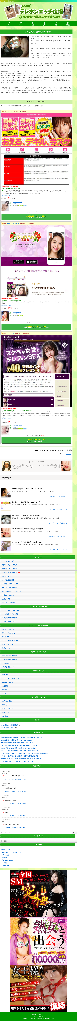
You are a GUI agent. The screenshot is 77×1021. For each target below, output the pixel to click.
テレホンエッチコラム (8, 727)
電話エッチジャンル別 (38, 652)
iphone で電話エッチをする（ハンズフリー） (27, 489)
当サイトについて (6, 849)
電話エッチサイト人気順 (9, 565)
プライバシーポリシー (8, 860)
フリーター (5, 704)
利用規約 (4, 857)
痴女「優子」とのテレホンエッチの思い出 (26, 515)
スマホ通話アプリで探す (9, 617)
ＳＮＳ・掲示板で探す (8, 621)
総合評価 (5, 674)
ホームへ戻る (5, 865)
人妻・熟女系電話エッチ (9, 659)
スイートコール (10, 333)
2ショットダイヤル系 (17, 202)
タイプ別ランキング (38, 697)
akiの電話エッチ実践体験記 (64, 450)
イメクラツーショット (8, 644)
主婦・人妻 (5, 712)
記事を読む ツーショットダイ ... (58, 549)
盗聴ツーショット (7, 648)
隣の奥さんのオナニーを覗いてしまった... (15, 791)
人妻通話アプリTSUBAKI (12, 223)
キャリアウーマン (7, 708)
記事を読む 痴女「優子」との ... (58, 523)
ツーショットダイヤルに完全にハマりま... (15, 779)
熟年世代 (5, 716)
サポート (5, 693)
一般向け (14, 203)
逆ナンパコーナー (7, 636)
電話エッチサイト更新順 (11, 572)
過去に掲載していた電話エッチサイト (12, 852)
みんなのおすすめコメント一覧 (11, 591)
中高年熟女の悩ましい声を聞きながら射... (15, 827)
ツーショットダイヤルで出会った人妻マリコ (27, 542)
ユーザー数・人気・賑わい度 (10, 678)
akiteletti (68, 454)
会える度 (5, 686)
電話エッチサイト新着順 (10, 568)
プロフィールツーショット (10, 640)
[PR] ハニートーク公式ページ (36, 216)
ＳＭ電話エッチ (7, 663)
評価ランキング (38, 671)
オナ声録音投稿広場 (8, 580)
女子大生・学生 (7, 701)
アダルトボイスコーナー (9, 633)
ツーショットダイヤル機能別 (38, 625)
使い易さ (5, 689)
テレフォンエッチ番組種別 (38, 606)
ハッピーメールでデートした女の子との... (15, 803)
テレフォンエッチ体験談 (9, 587)
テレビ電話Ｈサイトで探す (10, 614)
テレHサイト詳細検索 (8, 602)
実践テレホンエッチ (8, 595)
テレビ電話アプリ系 (17, 312)
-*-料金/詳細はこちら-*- (6, 195)
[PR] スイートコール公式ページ (36, 440)
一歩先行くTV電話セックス (10, 583)
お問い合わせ (5, 855)
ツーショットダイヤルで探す (10, 610)
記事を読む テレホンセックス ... (58, 536)
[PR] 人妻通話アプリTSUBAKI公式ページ (36, 326)
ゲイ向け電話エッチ (8, 667)
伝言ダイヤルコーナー (8, 629)
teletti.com (39, 1018)
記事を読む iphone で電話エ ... (59, 496)
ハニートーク (9, 111)
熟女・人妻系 (15, 313)
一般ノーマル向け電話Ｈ (9, 655)
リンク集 (4, 863)
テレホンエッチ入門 (8, 561)
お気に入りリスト (7, 576)
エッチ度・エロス (7, 682)
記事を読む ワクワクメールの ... (58, 509)
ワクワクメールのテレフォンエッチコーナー (27, 502)
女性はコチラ (6, 599)
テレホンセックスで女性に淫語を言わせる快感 (27, 529)
